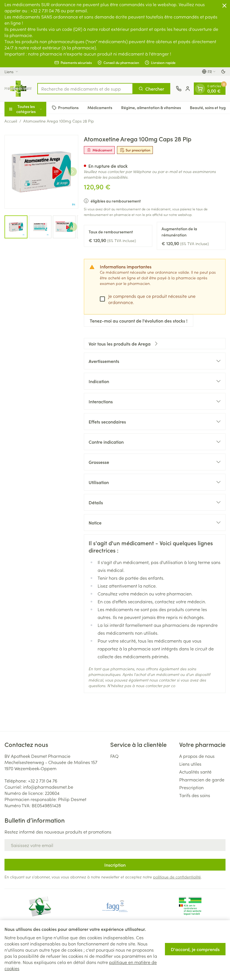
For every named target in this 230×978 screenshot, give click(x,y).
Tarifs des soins (194, 795)
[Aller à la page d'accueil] (18, 88)
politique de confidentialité (177, 877)
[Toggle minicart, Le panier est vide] (200, 89)
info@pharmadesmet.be (48, 787)
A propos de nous (197, 756)
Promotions (68, 107)
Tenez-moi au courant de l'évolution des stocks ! (138, 320)
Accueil (10, 121)
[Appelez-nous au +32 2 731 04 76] (178, 88)
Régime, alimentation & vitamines (151, 107)
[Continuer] (72, 171)
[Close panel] (224, 5)
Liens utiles (190, 764)
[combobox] (85, 88)
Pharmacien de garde (201, 779)
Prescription (191, 787)
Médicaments (100, 107)
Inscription (115, 865)
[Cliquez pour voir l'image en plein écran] (41, 171)
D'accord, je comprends (195, 949)
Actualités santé (195, 771)
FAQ (114, 756)
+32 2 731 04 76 (42, 780)
